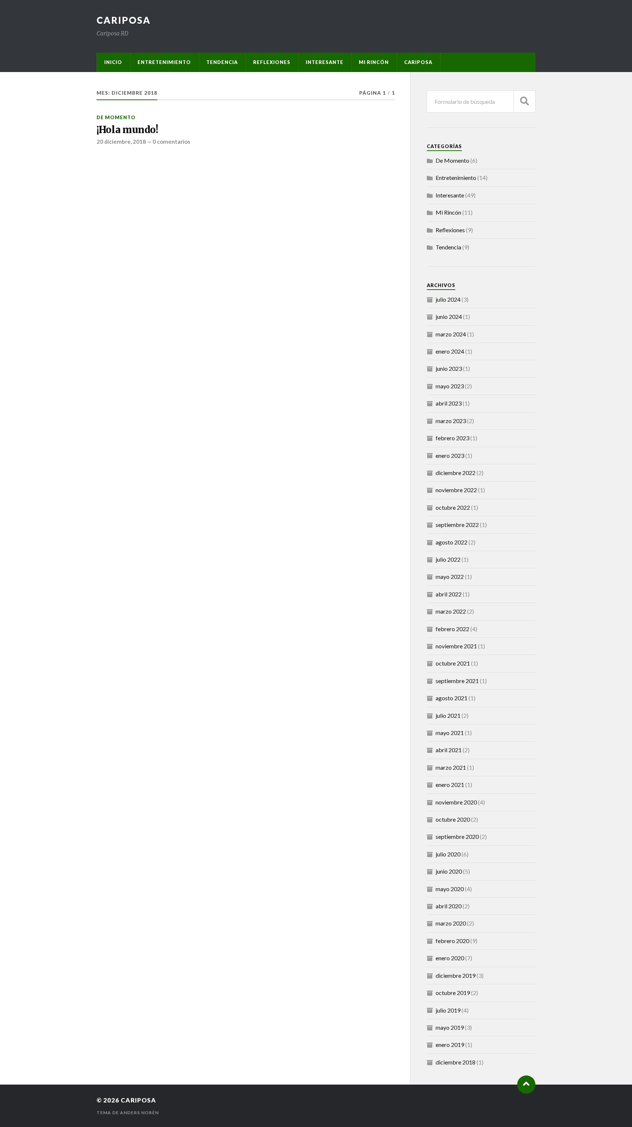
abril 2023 (449, 403)
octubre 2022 (453, 507)
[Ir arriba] (526, 1084)
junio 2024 (449, 316)
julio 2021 (448, 715)
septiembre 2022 (457, 524)
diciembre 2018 (455, 1062)
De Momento (116, 117)
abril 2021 (449, 749)
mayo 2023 (450, 385)
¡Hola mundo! (127, 130)
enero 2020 (450, 957)
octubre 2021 (453, 663)
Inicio (113, 62)
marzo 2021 (451, 767)
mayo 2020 (450, 888)
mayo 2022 (450, 576)
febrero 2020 (452, 940)
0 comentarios (171, 141)
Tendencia (222, 62)
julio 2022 (448, 559)
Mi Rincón (374, 62)
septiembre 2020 (457, 836)
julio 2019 (448, 1010)
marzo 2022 (451, 611)
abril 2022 (449, 594)
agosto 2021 (451, 697)
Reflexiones (271, 62)
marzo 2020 (451, 923)
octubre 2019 (453, 992)
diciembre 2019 (455, 975)
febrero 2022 (452, 628)
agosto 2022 (451, 542)
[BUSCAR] (524, 101)
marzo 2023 (451, 420)
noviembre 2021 (456, 645)
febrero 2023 (452, 437)
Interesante (324, 62)
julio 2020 (448, 854)
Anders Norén (139, 1112)
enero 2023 (450, 455)
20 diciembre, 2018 (121, 141)
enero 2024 (450, 351)
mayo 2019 (450, 1027)
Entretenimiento (164, 62)
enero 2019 (450, 1044)
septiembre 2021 (457, 680)
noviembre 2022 (456, 489)
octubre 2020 (453, 819)
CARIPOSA (124, 20)
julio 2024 (448, 299)
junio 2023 (449, 368)
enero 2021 (450, 784)
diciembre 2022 (455, 472)
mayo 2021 (450, 732)
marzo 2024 (451, 334)
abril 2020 (449, 905)
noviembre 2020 (456, 802)
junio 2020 (449, 871)
